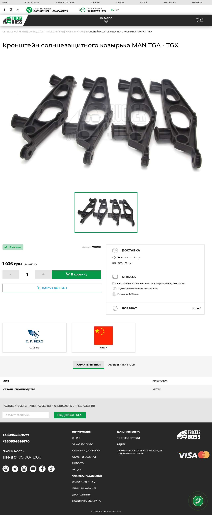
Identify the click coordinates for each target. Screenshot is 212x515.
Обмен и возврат (84, 457)
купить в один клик (54, 287)
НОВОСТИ (120, 2)
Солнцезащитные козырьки (46, 31)
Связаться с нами (85, 482)
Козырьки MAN (75, 31)
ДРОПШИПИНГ (169, 2)
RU (112, 9)
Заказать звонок (42, 8)
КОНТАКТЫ (197, 2)
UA (117, 9)
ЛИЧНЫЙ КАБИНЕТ (84, 488)
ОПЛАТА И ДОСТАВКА (65, 2)
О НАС (5, 2)
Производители (128, 438)
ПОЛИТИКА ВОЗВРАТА (86, 501)
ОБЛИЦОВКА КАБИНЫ (14, 31)
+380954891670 (60, 11)
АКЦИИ (143, 2)
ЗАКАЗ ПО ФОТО (31, 2)
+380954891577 (41, 11)
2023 (118, 511)
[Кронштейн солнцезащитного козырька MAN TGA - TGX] (106, 122)
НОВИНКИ (95, 2)
